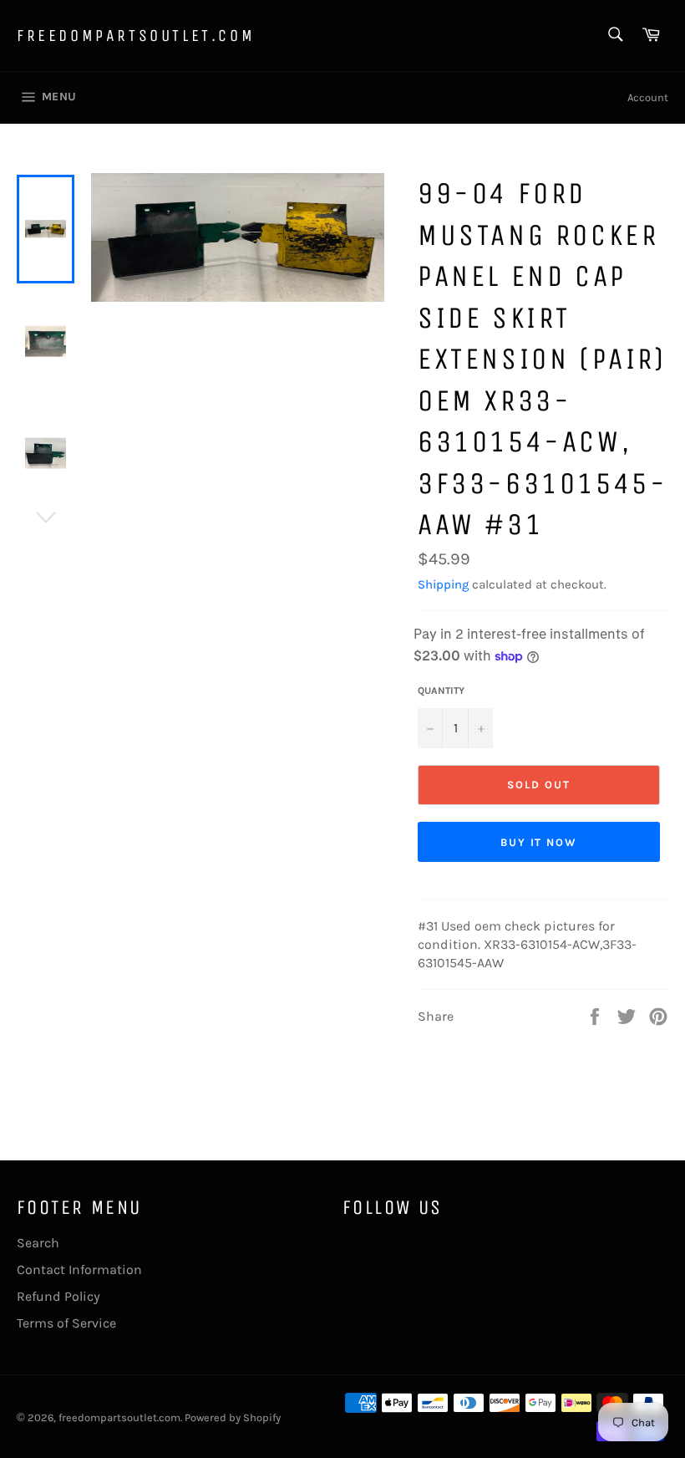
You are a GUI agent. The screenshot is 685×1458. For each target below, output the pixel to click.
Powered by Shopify (233, 1417)
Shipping (443, 584)
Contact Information (79, 1269)
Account (647, 97)
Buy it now (539, 842)
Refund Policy (58, 1296)
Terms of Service (66, 1323)
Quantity (441, 690)
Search (38, 1243)
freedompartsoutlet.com (136, 35)
